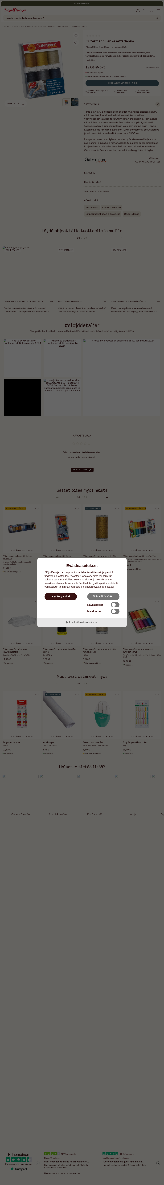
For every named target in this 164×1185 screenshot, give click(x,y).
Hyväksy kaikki (61, 596)
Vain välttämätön (103, 596)
